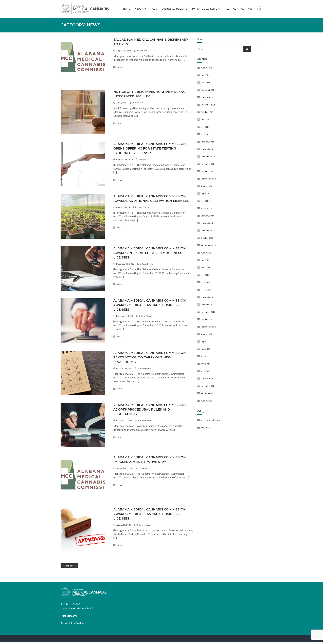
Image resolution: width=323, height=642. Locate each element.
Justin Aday (141, 50)
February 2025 (207, 141)
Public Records (69, 615)
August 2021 (206, 400)
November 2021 (208, 386)
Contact (246, 9)
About (139, 9)
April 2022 (205, 363)
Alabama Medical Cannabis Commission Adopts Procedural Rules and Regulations (149, 409)
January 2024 (207, 223)
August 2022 (206, 334)
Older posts (69, 565)
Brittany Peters (142, 207)
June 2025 (205, 119)
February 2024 (207, 215)
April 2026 (205, 82)
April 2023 (205, 282)
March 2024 (206, 208)
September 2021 (208, 393)
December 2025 (208, 104)
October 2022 (207, 319)
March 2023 (206, 289)
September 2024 (208, 178)
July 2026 (205, 75)
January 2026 (207, 97)
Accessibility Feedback (73, 623)
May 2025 (205, 127)
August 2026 (206, 67)
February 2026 (207, 90)
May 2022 (205, 356)
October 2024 (207, 171)
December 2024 (208, 156)
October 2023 (207, 238)
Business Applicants (174, 9)
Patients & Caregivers (206, 9)
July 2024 (205, 193)
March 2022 (206, 371)
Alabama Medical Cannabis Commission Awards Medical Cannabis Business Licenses (149, 305)
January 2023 (207, 297)
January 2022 (207, 378)
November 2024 (208, 164)
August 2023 (206, 252)
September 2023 (208, 245)
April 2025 (205, 134)
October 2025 (207, 112)
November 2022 (208, 312)
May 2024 (205, 201)
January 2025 (207, 149)
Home (126, 9)
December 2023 (208, 230)
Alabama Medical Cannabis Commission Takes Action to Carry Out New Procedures (149, 357)
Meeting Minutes (208, 420)
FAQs (154, 9)
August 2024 (206, 186)
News (119, 67)
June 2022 (205, 349)
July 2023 (205, 260)
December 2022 (208, 304)
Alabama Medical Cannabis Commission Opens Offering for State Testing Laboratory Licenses (149, 148)
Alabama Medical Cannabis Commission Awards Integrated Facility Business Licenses (149, 253)
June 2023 (205, 267)
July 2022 (205, 341)
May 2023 (205, 275)
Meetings (230, 9)
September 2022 (208, 326)
